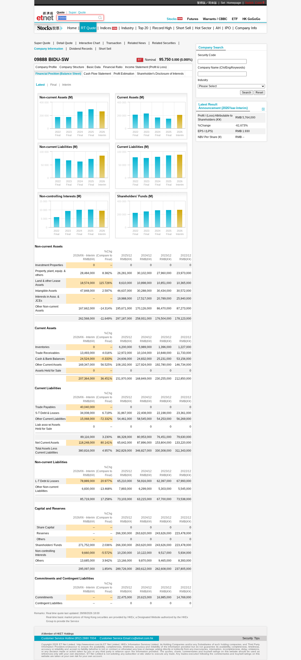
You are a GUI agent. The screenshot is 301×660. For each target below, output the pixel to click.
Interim (66, 84)
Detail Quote (65, 43)
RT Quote (88, 28)
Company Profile (46, 67)
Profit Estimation (124, 73)
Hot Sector (203, 28)
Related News (137, 43)
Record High (162, 28)
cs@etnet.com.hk (142, 638)
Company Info (246, 28)
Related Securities (164, 43)
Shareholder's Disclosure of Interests (160, 73)
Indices (105, 28)
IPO (228, 28)
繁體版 (201, 2)
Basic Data (94, 67)
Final (53, 84)
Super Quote (77, 12)
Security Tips (251, 638)
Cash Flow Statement (97, 73)
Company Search (210, 47)
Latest (40, 84)
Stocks (172, 19)
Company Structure (71, 67)
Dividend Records (80, 48)
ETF (235, 19)
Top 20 (143, 28)
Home (72, 28)
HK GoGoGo (251, 19)
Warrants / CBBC (215, 19)
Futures (192, 19)
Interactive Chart (89, 43)
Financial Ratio (113, 67)
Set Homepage (231, 2)
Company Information (48, 48)
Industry (127, 28)
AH (218, 28)
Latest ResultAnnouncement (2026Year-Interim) (223, 106)
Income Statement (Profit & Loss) (146, 67)
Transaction (113, 43)
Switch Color (253, 2)
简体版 (212, 2)
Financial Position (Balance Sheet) (58, 73)
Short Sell (183, 28)
